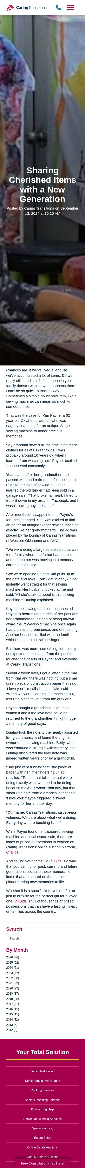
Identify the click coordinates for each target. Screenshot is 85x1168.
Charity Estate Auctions (42, 1157)
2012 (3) (11, 1030)
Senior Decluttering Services (42, 1118)
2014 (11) (12, 1019)
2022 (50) (12, 978)
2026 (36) (12, 957)
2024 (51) (12, 967)
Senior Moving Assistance (42, 1080)
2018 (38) (12, 999)
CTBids (12, 852)
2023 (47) (12, 973)
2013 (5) (11, 1024)
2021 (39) (12, 983)
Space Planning (42, 1128)
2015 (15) (12, 1014)
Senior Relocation (42, 1071)
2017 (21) (12, 1004)
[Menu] (70, 7)
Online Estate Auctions (42, 1147)
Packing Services (42, 1090)
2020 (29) (12, 988)
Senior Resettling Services (42, 1100)
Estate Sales (42, 1137)
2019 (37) (12, 993)
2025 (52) (12, 962)
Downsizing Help (42, 1109)
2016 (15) (12, 1009)
